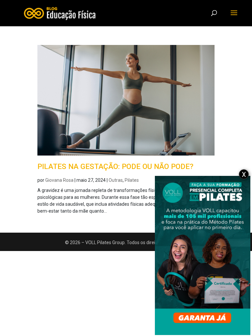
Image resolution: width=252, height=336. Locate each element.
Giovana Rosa (59, 180)
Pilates (132, 180)
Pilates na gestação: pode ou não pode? (115, 166)
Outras (116, 180)
